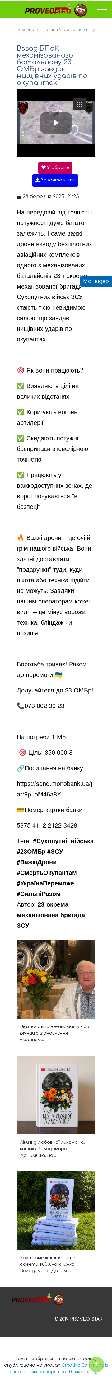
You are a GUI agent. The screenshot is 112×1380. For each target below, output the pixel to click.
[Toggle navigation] (102, 11)
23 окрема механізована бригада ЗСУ (51, 914)
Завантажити (57, 180)
